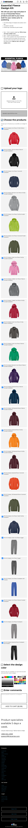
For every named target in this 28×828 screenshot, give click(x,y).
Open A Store (14, 814)
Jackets (2, 762)
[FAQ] (17, 1)
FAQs (2, 785)
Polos (2, 772)
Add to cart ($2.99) (14, 706)
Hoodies (3, 761)
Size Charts (3, 788)
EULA (2, 801)
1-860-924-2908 (7, 734)
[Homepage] (8, 2)
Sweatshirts (3, 775)
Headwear (3, 759)
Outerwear (3, 768)
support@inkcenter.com (10, 736)
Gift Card (3, 791)
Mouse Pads (4, 766)
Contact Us (3, 789)
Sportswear (3, 765)
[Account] (20, 1)
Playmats (3, 771)
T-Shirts (3, 776)
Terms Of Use (4, 796)
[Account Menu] (2, 1)
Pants (2, 769)
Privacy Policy (4, 798)
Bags (2, 752)
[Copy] (12, 686)
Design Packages (14, 819)
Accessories (3, 751)
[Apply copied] (3, 686)
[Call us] (26, 1)
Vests (2, 778)
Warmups (3, 779)
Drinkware (3, 756)
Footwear (3, 758)
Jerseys (2, 764)
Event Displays (4, 753)
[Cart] (23, 1)
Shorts (2, 774)
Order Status (4, 786)
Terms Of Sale (4, 799)
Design (2, 755)
